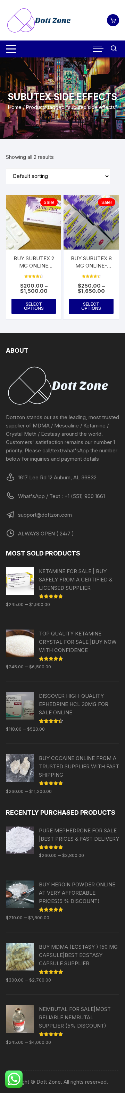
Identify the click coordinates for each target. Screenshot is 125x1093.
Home (15, 107)
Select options (34, 306)
